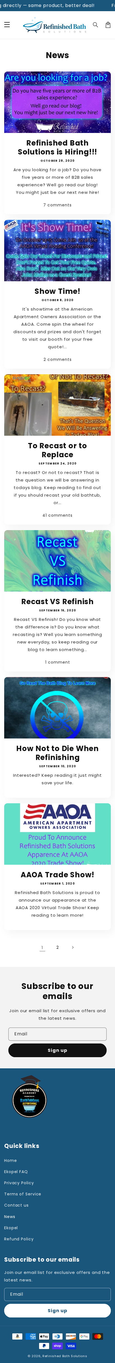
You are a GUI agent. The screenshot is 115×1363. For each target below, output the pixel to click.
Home (10, 1160)
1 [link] (42, 947)
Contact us (16, 1205)
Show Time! (57, 291)
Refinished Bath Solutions (64, 1356)
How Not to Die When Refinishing (57, 753)
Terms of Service (22, 1194)
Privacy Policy (19, 1183)
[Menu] (7, 25)
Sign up (57, 1050)
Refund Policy (19, 1239)
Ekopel (11, 1228)
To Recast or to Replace (57, 450)
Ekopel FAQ (16, 1171)
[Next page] (72, 947)
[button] (96, 25)
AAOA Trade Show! (57, 874)
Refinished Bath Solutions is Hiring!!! (57, 147)
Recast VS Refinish (57, 601)
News (9, 1216)
